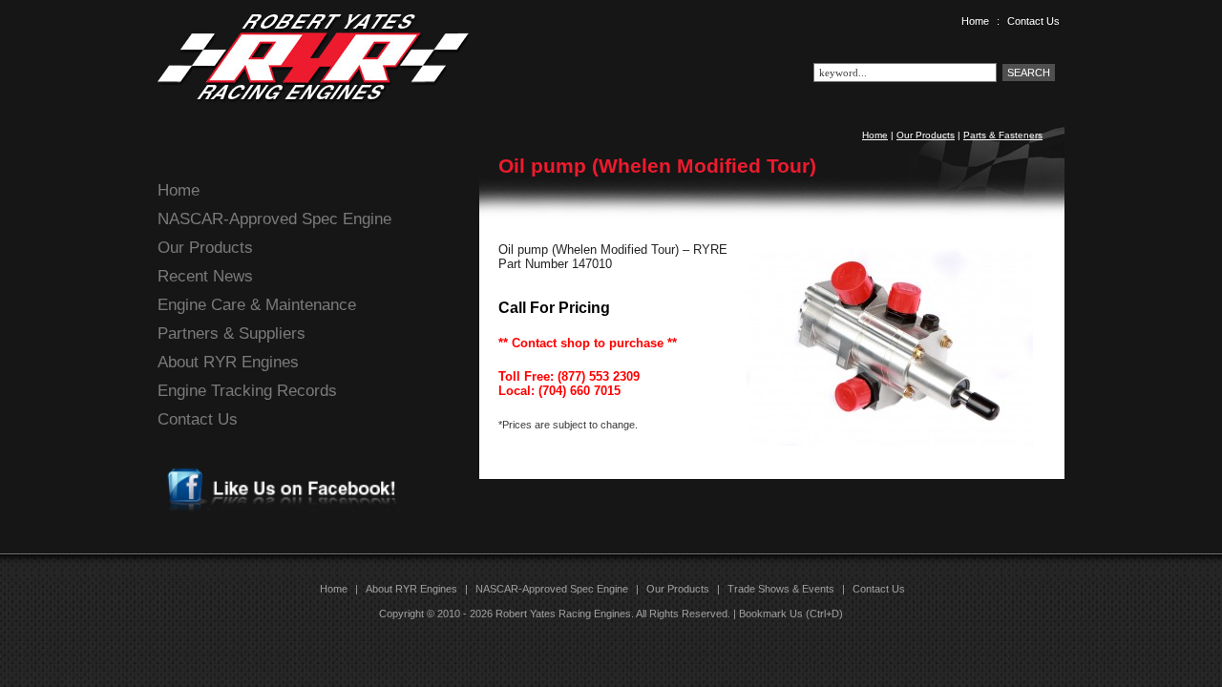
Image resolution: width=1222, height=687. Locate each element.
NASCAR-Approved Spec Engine (274, 219)
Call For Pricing (554, 308)
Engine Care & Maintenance (257, 305)
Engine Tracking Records (247, 391)
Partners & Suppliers (232, 333)
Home (975, 21)
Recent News (205, 276)
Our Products (925, 135)
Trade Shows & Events (780, 588)
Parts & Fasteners (1003, 135)
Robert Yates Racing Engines (563, 613)
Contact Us (1033, 21)
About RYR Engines (228, 362)
